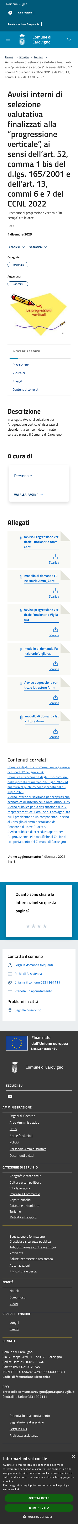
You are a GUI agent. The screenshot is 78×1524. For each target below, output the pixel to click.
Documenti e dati (22, 1155)
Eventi (14, 1329)
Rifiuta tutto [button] (39, 1508)
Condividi (15, 247)
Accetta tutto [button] (39, 1498)
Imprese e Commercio (25, 1193)
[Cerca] (69, 39)
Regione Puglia (16, 3)
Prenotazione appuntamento (30, 1415)
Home (9, 57)
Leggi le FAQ (18, 1428)
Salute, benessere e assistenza (31, 1258)
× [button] (73, 1456)
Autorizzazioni (20, 1265)
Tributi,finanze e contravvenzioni (33, 1247)
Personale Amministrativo (28, 1148)
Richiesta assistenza (24, 1435)
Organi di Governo (22, 1115)
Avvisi (38, 57)
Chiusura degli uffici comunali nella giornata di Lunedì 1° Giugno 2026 (38, 770)
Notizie (15, 1290)
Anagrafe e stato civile (25, 1175)
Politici (14, 1142)
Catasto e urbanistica (25, 1205)
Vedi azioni (36, 247)
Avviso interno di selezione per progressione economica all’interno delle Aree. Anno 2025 (38, 799)
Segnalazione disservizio (27, 1422)
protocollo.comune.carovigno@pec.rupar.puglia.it (38, 1391)
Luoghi (14, 1322)
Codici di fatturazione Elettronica (26, 1376)
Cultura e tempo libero (25, 1182)
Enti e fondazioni (21, 1135)
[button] (39, 1516)
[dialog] (39, 1488)
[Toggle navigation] (8, 39)
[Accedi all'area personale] (10, 12)
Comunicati (18, 1297)
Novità (24, 57)
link (17, 1489)
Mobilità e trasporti (23, 1217)
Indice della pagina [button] (26, 351)
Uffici (13, 1128)
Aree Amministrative (24, 1122)
